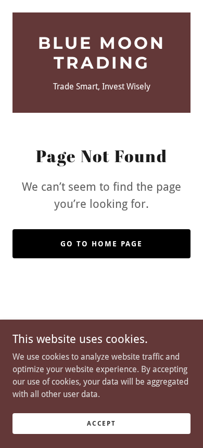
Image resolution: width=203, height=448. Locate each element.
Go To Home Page (101, 244)
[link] (101, 53)
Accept (101, 423)
